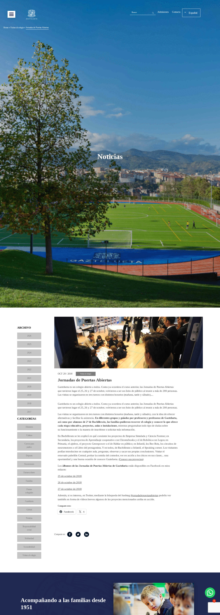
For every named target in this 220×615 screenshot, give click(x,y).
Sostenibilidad (29, 547)
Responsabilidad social (29, 528)
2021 (29, 378)
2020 (29, 386)
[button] (210, 592)
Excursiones (29, 464)
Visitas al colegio (17, 27)
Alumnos (29, 427)
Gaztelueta (29, 501)
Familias (29, 481)
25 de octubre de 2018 (70, 476)
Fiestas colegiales (29, 491)
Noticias (29, 518)
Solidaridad (29, 538)
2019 (29, 395)
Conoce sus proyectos (131, 459)
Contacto (176, 12)
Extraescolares (29, 472)
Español (193, 12)
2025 (29, 344)
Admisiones (163, 12)
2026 (29, 336)
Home (5, 27)
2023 (29, 361)
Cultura (29, 435)
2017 (29, 412)
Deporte (29, 455)
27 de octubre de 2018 (70, 489)
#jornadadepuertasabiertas (144, 495)
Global (29, 509)
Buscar (134, 12)
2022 (29, 369)
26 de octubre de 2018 (70, 482)
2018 (29, 403)
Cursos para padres (29, 445)
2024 (29, 352)
